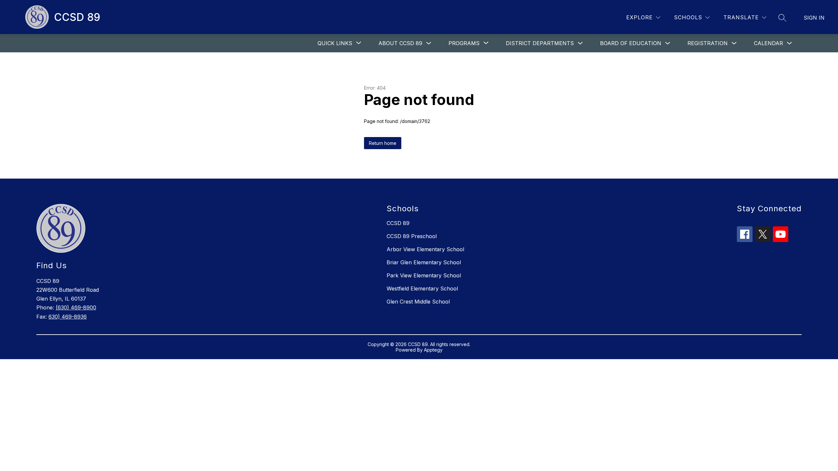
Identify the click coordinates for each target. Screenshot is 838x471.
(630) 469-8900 (76, 307)
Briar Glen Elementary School (424, 262)
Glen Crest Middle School (418, 301)
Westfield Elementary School (422, 288)
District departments (540, 43)
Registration (707, 43)
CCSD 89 (398, 223)
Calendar (768, 43)
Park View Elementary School (424, 275)
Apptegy (433, 350)
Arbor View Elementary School (425, 249)
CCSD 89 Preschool (412, 236)
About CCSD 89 (400, 43)
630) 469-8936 (67, 316)
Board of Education (630, 43)
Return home (382, 143)
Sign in (814, 17)
